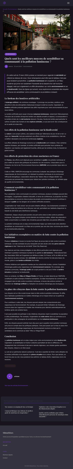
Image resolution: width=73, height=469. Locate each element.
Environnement (12, 9)
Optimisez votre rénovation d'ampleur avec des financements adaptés (52, 408)
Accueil (5, 9)
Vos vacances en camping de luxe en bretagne (19, 407)
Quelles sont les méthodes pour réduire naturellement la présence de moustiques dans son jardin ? (53, 414)
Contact (5, 458)
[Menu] (68, 3)
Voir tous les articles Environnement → (17, 385)
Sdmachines (8, 432)
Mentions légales (8, 455)
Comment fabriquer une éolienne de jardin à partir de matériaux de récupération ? (19, 412)
